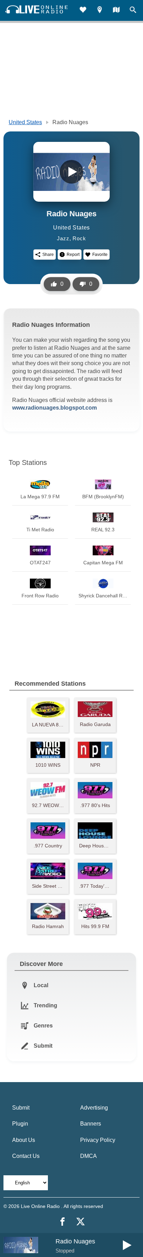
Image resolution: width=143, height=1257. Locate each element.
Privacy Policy (97, 1140)
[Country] (116, 10)
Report (73, 254)
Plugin (20, 1124)
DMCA (88, 1156)
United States (25, 122)
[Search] (133, 10)
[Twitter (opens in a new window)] (80, 1221)
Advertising (94, 1108)
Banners (90, 1124)
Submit (21, 1108)
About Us (23, 1140)
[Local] (99, 10)
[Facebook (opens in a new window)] (62, 1221)
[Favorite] (83, 10)
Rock (79, 238)
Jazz (63, 238)
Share (48, 254)
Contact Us (26, 1156)
